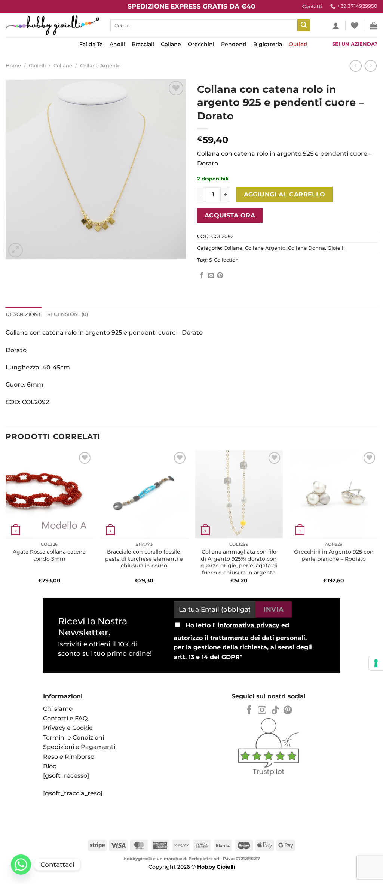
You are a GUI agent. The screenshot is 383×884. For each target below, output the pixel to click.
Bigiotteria (267, 44)
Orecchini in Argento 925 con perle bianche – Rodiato (334, 555)
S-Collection (224, 260)
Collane (171, 44)
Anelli (117, 44)
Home (13, 65)
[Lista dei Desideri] (354, 25)
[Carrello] (373, 25)
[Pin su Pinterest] (220, 275)
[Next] (377, 521)
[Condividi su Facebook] (202, 275)
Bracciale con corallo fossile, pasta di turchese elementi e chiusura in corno (144, 558)
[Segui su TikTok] (275, 711)
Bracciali (143, 44)
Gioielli (37, 65)
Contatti (312, 6)
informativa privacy (248, 625)
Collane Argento (100, 65)
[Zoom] (15, 250)
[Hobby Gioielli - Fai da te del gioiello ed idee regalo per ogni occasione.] (52, 25)
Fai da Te (91, 44)
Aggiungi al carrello (284, 194)
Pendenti (233, 44)
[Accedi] (336, 25)
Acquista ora (230, 215)
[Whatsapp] (21, 864)
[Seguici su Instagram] (262, 711)
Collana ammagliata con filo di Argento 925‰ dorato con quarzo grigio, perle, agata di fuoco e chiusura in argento (239, 562)
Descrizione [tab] (24, 314)
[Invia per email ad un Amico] (211, 275)
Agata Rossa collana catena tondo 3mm (49, 555)
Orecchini (201, 44)
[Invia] (303, 25)
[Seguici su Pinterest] (288, 711)
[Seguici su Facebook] (249, 711)
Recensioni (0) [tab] (67, 314)
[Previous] (6, 521)
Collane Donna (306, 248)
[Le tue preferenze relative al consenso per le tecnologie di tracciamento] (376, 663)
